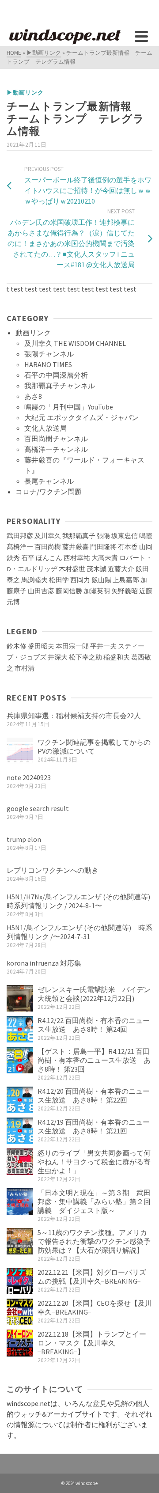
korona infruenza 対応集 (44, 963)
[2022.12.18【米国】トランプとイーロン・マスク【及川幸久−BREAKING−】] (20, 1343)
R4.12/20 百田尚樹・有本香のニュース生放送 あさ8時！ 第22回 (94, 1095)
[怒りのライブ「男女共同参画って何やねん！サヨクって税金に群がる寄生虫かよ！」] (20, 1161)
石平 (27, 558)
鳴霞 (145, 536)
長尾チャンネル (49, 481)
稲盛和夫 (116, 657)
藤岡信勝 (69, 591)
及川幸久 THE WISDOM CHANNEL (75, 343)
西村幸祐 (77, 558)
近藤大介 (121, 569)
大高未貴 (104, 558)
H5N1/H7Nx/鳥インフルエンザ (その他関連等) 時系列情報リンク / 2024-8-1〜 (82, 901)
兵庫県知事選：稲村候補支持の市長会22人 (74, 715)
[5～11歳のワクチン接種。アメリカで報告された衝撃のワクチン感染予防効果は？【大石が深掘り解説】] (20, 1241)
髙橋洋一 (20, 547)
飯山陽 (101, 580)
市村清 (24, 668)
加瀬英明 (96, 591)
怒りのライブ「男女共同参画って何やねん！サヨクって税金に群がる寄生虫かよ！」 (94, 1161)
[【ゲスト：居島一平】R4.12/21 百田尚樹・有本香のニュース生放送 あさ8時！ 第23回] (20, 1060)
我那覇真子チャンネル (59, 385)
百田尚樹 (47, 547)
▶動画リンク (25, 92)
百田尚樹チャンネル (56, 438)
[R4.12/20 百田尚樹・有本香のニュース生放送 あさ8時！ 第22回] (20, 1100)
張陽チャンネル (49, 353)
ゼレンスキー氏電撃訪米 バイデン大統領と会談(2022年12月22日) (94, 994)
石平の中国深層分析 (56, 375)
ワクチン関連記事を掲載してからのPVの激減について (94, 746)
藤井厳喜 (75, 547)
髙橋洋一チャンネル (56, 449)
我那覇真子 (78, 536)
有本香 (128, 547)
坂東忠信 (124, 536)
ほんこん (49, 558)
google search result (38, 808)
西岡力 (80, 580)
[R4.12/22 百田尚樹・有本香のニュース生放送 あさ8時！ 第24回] (20, 1029)
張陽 (103, 536)
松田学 (59, 580)
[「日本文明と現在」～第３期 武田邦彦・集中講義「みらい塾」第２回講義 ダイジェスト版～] (20, 1201)
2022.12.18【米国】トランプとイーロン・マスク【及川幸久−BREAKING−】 (92, 1343)
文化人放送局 (45, 428)
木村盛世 (72, 569)
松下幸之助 (85, 657)
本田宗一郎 (72, 646)
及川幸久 (47, 536)
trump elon (24, 839)
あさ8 (33, 396)
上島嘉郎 (126, 580)
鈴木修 (16, 646)
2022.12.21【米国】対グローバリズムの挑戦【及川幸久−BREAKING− (92, 1276)
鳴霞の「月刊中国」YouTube (68, 406)
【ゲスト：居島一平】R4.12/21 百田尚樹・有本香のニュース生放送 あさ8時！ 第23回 (94, 1060)
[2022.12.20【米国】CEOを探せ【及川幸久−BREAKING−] (20, 1312)
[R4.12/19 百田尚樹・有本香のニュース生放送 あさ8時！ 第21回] (20, 1131)
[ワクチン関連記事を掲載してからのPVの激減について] (20, 751)
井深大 (58, 657)
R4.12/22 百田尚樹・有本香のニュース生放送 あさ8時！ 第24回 (94, 1025)
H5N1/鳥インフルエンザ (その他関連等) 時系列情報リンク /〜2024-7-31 (79, 932)
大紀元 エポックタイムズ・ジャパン (81, 417)
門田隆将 (103, 547)
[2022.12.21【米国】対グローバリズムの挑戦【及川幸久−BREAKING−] (20, 1281)
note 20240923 (29, 777)
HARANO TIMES (48, 364)
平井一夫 (103, 646)
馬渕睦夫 (34, 580)
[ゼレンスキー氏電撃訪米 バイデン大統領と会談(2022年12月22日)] (20, 998)
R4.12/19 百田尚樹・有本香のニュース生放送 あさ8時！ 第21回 (94, 1126)
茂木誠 (96, 569)
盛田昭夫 (41, 646)
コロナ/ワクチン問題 (48, 491)
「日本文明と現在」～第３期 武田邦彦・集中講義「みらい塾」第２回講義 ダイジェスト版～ (94, 1201)
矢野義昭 (124, 591)
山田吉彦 (41, 591)
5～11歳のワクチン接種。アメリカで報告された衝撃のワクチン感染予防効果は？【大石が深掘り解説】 (94, 1241)
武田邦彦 (20, 536)
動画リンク (33, 332)
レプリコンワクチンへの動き (52, 870)
